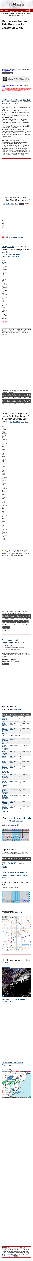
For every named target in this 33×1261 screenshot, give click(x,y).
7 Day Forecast (9, 197)
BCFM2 (4, 757)
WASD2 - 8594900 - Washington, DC (6, 797)
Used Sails (16, 10)
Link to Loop (6, 967)
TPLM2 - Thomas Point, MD (5, 718)
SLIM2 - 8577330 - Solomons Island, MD (5, 791)
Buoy (23, 13)
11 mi (11, 721)
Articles (6, 10)
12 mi (11, 724)
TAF (22, 15)
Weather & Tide (21, 10)
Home (1, 10)
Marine (7, 13)
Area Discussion (9, 640)
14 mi (11, 729)
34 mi (11, 781)
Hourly (21, 204)
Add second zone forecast (14, 237)
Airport (28, 13)
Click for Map (4, 262)
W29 (23, 882)
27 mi (11, 757)
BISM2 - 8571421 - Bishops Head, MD (5, 809)
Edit (21, 100)
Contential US (23, 1000)
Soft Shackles (12, 10)
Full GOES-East (7, 1001)
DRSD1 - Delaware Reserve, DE (5, 803)
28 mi (11, 762)
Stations (4, 714)
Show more (5, 664)
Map (10, 15)
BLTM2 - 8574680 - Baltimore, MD (5, 777)
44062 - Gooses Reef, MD (4, 753)
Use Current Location (7, 73)
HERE (4, 1254)
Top (3, 13)
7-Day (12, 13)
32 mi (11, 774)
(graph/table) (14, 825)
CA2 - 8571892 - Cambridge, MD (5, 741)
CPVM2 (4, 721)
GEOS (14, 15)
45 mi (11, 802)
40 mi (11, 789)
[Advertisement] (16, 49)
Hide (24, 100)
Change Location (7, 71)
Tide (16, 13)
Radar (18, 15)
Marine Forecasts (10, 99)
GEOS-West (13, 1000)
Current (10, 246)
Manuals (27, 10)
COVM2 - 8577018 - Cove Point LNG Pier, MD (5, 784)
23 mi (11, 739)
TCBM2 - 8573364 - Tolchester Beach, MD (5, 747)
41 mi (11, 795)
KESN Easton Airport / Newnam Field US (4, 864)
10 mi (11, 716)
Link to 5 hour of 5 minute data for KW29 (15, 872)
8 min (12, 862)
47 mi (11, 807)
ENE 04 (15, 862)
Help (28, 100)
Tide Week (8, 254)
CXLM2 (4, 735)
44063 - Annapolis (5, 724)
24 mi (11, 752)
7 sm (19, 862)
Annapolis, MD (24, 818)
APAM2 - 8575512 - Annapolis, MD (5, 731)
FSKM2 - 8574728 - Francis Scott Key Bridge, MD (5, 769)
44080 (4, 762)
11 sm (9, 862)
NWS (19, 13)
